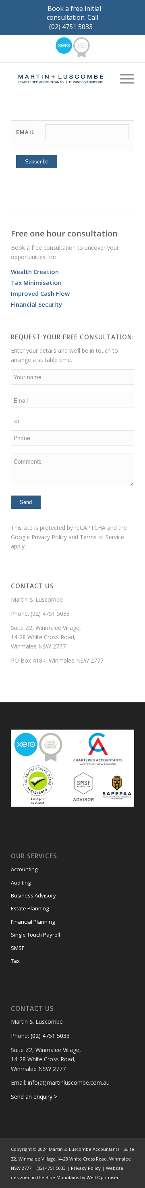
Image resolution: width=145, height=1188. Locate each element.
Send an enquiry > (34, 1096)
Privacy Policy (49, 537)
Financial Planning (33, 921)
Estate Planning (30, 908)
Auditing (21, 882)
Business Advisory (33, 895)
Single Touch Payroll (35, 934)
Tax (15, 960)
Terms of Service (102, 537)
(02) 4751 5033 (50, 613)
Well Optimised (103, 1177)
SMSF (17, 948)
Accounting (24, 869)
